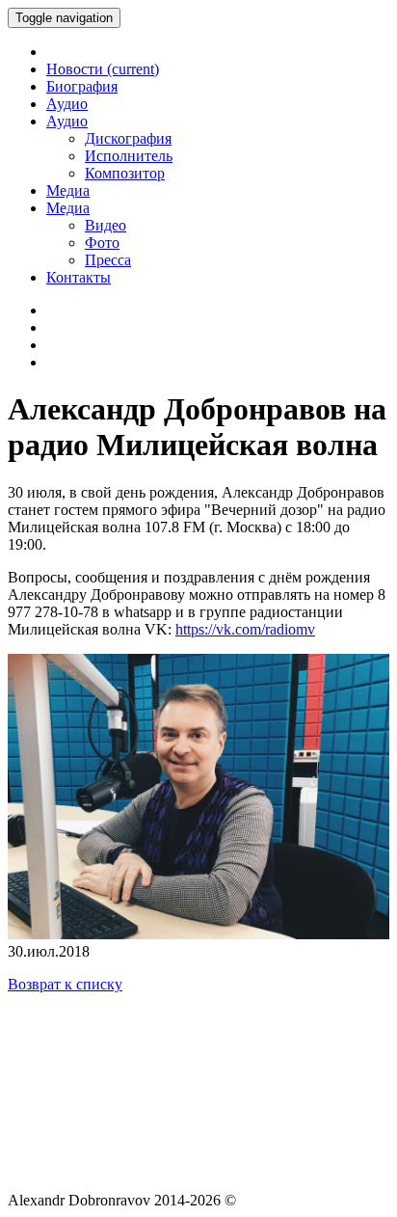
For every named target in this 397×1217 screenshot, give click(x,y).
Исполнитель (128, 156)
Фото (102, 242)
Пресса (108, 260)
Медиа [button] (68, 208)
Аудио (67, 103)
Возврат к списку (65, 984)
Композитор (125, 173)
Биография (82, 86)
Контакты (78, 277)
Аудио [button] (67, 121)
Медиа (68, 190)
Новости (102, 69)
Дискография (128, 138)
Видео (105, 225)
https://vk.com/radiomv (245, 629)
